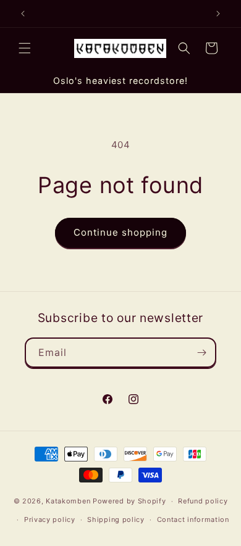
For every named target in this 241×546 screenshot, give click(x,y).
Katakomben (68, 501)
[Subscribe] (201, 352)
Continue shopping (120, 232)
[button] (24, 48)
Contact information (193, 519)
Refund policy (202, 501)
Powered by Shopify (129, 501)
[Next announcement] (218, 13)
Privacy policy (49, 519)
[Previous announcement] (22, 13)
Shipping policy (116, 519)
